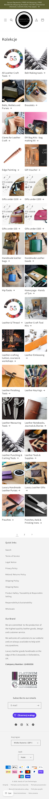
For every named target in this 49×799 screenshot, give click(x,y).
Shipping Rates (12, 587)
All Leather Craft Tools (10, 74)
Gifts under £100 (10, 199)
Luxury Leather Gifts (35, 487)
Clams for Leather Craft (11, 139)
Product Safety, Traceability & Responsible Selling (23, 595)
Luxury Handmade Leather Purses (11, 489)
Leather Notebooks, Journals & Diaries (35, 424)
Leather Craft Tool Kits (34, 324)
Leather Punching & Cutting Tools (12, 457)
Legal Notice (10, 562)
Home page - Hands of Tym (35, 292)
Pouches (6, 519)
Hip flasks (7, 290)
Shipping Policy (12, 581)
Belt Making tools (33, 72)
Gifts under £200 (33, 199)
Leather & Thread (11, 322)
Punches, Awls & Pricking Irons (33, 521)
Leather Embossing (34, 354)
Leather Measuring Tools (11, 424)
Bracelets (29, 105)
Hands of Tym (22, 781)
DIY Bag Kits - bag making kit (34, 139)
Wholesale (10, 609)
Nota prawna (33, 793)
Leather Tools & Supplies (33, 457)
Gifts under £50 (9, 228)
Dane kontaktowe (20, 793)
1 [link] (17, 534)
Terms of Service (12, 556)
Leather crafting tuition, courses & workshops (11, 357)
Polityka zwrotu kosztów (19, 785)
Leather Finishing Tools (11, 392)
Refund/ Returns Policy (15, 574)
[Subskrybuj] (38, 705)
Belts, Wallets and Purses (11, 107)
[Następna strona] (32, 534)
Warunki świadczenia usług (19, 789)
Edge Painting (9, 169)
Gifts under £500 (33, 228)
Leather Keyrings (33, 390)
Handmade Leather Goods (35, 259)
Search (8, 550)
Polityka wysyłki (37, 789)
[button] (5, 20)
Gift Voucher (31, 169)
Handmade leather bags (11, 259)
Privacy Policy (11, 568)
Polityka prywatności (38, 785)
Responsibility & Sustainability (18, 602)
